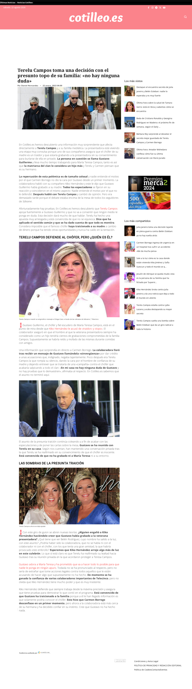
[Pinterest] (54, 617)
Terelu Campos (108, 208)
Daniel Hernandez (29, 85)
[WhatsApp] (60, 617)
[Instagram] (152, 7)
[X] (160, 7)
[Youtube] (164, 7)
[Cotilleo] (96, 17)
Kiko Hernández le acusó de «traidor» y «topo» (75, 328)
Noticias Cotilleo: (25, 2)
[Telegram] (156, 7)
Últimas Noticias (7, 2)
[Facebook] (148, 7)
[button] (185, 16)
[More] (73, 617)
